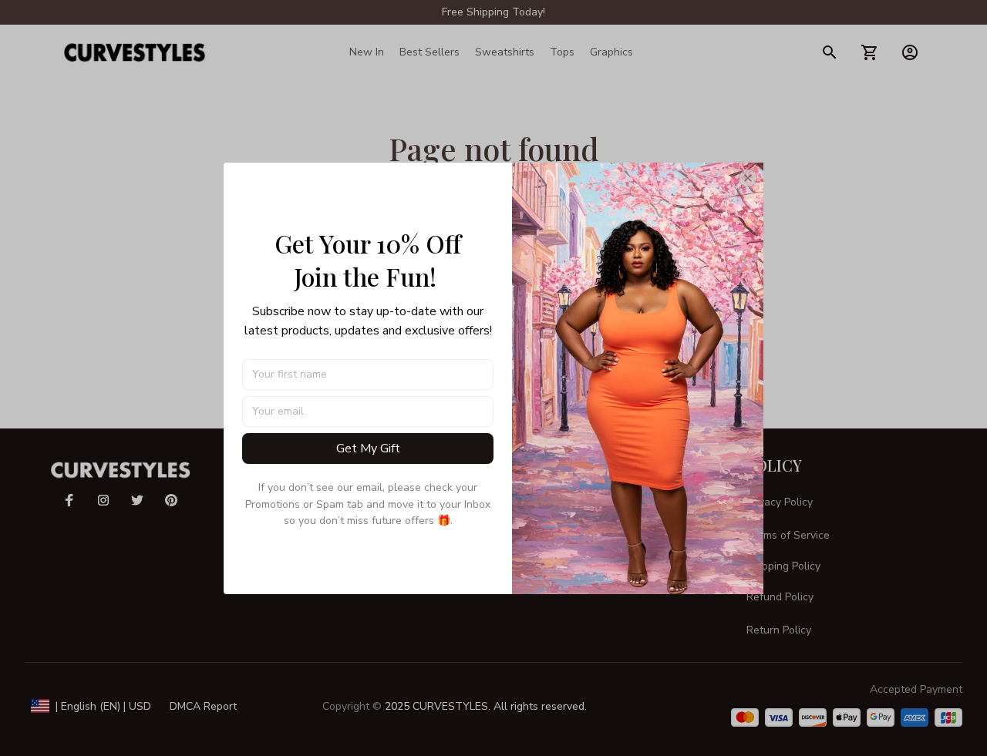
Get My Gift (368, 448)
